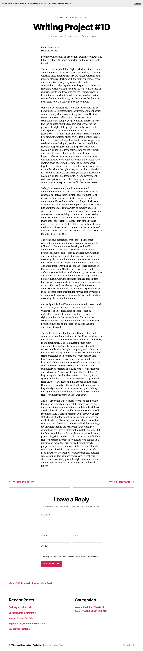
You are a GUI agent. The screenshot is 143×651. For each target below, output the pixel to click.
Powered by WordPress (53, 645)
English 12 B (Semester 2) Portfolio (27, 623)
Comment (45, 515)
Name (44, 536)
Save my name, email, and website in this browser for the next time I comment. (70, 557)
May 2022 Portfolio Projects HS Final (30, 583)
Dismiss (137, 4)
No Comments (90, 36)
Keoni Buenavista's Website (28, 645)
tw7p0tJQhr (57, 36)
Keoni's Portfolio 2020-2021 (89, 607)
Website (44, 546)
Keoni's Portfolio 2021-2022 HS (71, 18)
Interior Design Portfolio (21, 618)
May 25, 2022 (73, 36)
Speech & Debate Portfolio (22, 612)
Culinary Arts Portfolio (20, 607)
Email (75, 536)
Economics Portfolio (19, 629)
